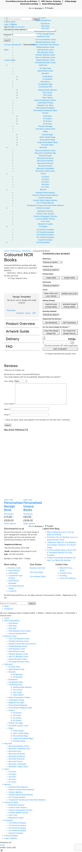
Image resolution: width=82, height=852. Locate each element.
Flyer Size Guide (36, 572)
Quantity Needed (49, 311)
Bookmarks (45, 81)
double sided (69, 278)
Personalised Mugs (47, 140)
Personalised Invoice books (45, 31)
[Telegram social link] (54, 359)
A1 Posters (47, 118)
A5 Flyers (45, 182)
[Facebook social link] (44, 359)
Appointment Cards (45, 71)
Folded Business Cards (45, 47)
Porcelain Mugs (47, 145)
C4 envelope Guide (37, 576)
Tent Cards (47, 95)
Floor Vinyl (45, 221)
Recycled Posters (45, 166)
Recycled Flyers (45, 155)
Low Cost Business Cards (45, 39)
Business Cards (14, 568)
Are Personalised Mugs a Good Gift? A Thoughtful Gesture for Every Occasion (61, 552)
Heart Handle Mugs (47, 137)
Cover (45, 290)
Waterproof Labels (45, 224)
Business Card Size (37, 568)
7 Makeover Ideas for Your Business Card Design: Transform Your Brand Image (61, 544)
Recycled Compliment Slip (45, 153)
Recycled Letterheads (45, 168)
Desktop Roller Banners (47, 90)
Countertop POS (45, 87)
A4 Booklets (47, 76)
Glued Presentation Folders (45, 100)
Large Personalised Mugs (47, 142)
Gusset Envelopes (45, 240)
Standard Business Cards (45, 42)
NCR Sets (45, 29)
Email (7, 415)
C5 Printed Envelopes (45, 232)
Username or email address (15, 29)
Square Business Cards (45, 60)
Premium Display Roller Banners (45, 195)
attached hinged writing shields (69, 305)
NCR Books (45, 23)
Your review (9, 404)
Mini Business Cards (45, 52)
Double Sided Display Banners (45, 200)
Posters (45, 113)
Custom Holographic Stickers (45, 216)
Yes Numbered (51, 322)
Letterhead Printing (45, 103)
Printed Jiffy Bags (45, 126)
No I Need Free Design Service (69, 332)
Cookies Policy (66, 573)
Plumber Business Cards (45, 55)
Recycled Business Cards (45, 150)
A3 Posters (47, 124)
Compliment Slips (45, 84)
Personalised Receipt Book (13, 506)
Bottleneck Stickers (45, 211)
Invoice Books (14, 570)
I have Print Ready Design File (51, 332)
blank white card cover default (51, 294)
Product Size (48, 266)
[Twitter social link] (47, 359)
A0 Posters (47, 116)
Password (8, 34)
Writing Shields (49, 300)
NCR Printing (15, 251)
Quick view (8, 500)
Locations (12, 591)
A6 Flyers (45, 184)
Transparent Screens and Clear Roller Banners (45, 205)
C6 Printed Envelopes (45, 235)
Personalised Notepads (45, 108)
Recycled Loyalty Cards (45, 171)
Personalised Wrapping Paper (45, 110)
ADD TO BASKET (60, 349)
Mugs (45, 131)
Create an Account (17, 27)
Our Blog (63, 575)
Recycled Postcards (45, 163)
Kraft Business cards (45, 50)
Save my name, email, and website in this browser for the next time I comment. (38, 420)
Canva (27, 313)
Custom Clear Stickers (45, 214)
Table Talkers (47, 97)
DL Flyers (45, 187)
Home (7, 251)
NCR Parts (47, 259)
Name (7, 409)
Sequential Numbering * (52, 319)
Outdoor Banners (45, 198)
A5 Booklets (47, 79)
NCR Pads (45, 26)
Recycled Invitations (45, 161)
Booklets (45, 73)
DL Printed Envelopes (45, 237)
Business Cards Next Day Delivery (45, 45)
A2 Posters (47, 121)
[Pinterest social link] (49, 359)
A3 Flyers (45, 177)
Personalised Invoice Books (32, 506)
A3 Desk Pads (45, 68)
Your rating (9, 381)
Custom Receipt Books (45, 34)
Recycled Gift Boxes (45, 158)
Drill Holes (47, 282)
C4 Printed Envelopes (45, 229)
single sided (51, 278)
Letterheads (13, 573)
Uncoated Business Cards (45, 62)
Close (2, 845)
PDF (34, 313)
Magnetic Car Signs (45, 105)
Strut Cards (47, 92)
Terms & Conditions (67, 578)
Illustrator (20, 313)
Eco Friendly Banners (45, 203)
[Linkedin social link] (52, 359)
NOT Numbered (69, 322)
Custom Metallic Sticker (45, 219)
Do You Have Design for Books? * (56, 327)
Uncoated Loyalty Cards (45, 129)
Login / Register (10, 838)
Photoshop (11, 310)
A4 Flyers (45, 179)
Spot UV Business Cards (45, 57)
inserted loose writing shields (51, 305)
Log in (7, 40)
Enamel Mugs (47, 134)
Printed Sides (48, 274)
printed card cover (69, 293)
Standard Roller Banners (45, 192)
